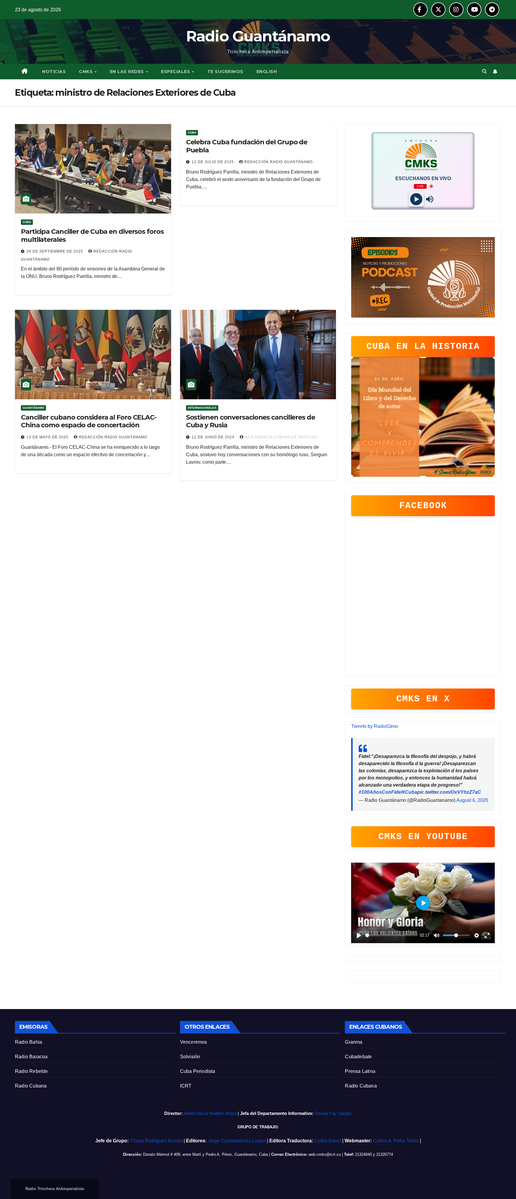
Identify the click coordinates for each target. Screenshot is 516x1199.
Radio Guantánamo (258, 36)
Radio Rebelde (31, 1071)
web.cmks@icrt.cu (324, 1154)
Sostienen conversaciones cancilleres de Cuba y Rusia (250, 421)
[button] (484, 71)
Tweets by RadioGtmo (374, 726)
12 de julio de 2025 (213, 162)
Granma (353, 1042)
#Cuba (409, 792)
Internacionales (202, 407)
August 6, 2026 (472, 800)
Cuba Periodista (197, 1071)
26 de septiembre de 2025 (55, 251)
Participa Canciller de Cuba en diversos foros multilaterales (92, 235)
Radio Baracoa (31, 1056)
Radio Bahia (28, 1042)
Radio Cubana (31, 1085)
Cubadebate (358, 1056)
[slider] (391, 935)
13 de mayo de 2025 (48, 437)
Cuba (27, 222)
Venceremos (193, 1042)
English (267, 71)
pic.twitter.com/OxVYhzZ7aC (449, 792)
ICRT (186, 1085)
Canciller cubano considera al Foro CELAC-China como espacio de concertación (88, 421)
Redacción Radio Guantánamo (278, 162)
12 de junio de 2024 (214, 437)
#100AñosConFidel (380, 792)
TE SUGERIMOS (225, 71)
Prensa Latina (360, 1071)
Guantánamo (33, 407)
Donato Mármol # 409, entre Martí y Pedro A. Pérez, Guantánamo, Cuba (205, 1154)
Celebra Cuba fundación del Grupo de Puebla (247, 146)
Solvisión (190, 1056)
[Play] (416, 199)
